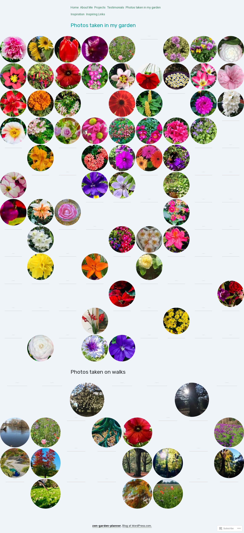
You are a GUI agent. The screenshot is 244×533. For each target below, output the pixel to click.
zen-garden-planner (106, 525)
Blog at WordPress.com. (137, 525)
